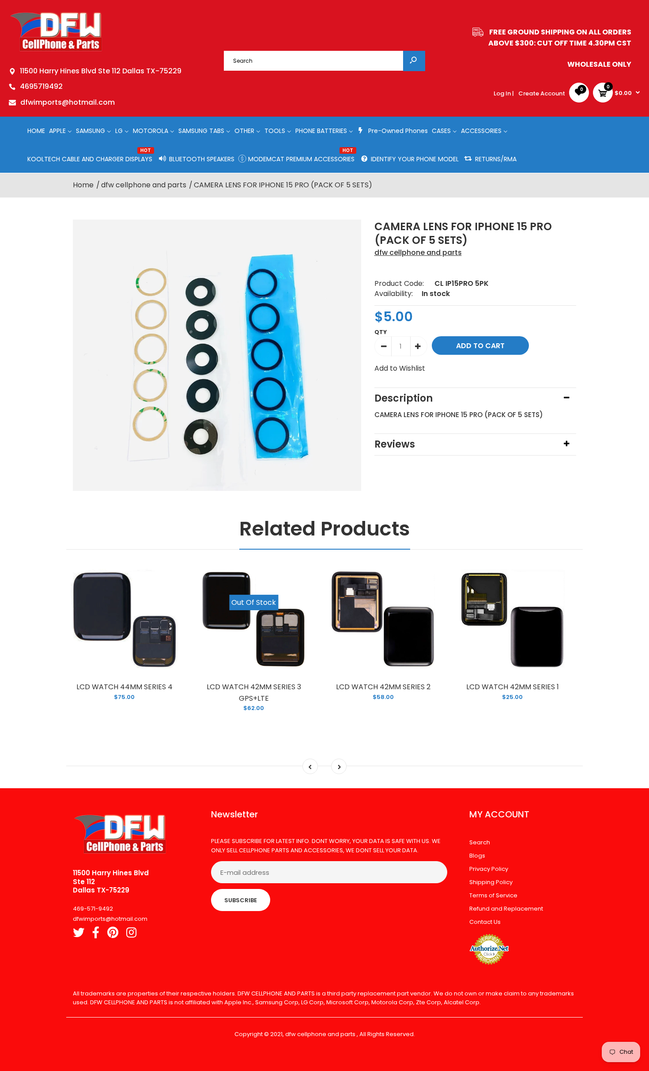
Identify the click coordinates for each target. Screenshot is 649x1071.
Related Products (324, 529)
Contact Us (485, 922)
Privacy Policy (488, 869)
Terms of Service (493, 895)
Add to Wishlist (399, 368)
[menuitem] (36, 130)
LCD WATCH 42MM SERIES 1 (512, 687)
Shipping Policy (491, 882)
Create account (541, 93)
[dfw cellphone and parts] (56, 51)
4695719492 (41, 86)
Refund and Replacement (506, 908)
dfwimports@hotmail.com (67, 102)
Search (479, 842)
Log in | (504, 93)
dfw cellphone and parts (418, 252)
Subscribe (240, 900)
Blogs (477, 855)
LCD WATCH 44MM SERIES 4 (124, 687)
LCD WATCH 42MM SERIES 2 (383, 687)
